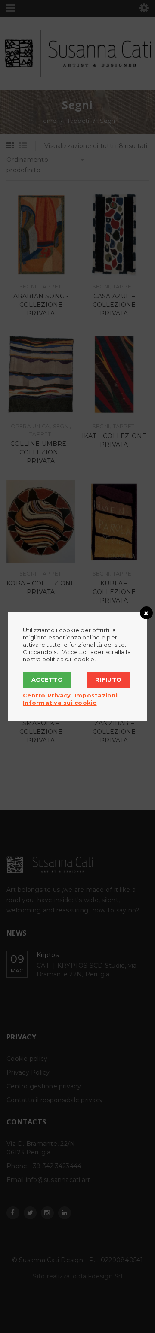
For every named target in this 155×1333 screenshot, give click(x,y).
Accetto (47, 679)
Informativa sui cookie (60, 702)
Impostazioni (96, 695)
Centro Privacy (47, 695)
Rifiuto (108, 679)
